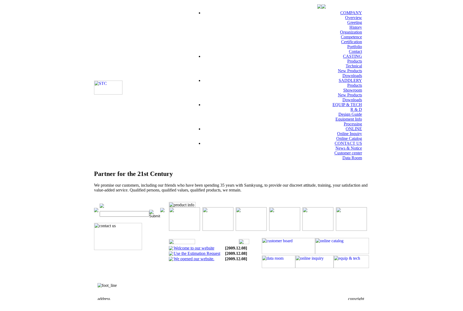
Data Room (352, 157)
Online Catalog (349, 138)
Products (354, 61)
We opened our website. (194, 258)
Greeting (354, 22)
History (355, 27)
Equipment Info (348, 119)
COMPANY (351, 12)
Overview (353, 17)
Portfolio (354, 46)
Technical (354, 66)
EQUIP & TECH (347, 104)
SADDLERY (350, 80)
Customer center (348, 153)
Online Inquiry (349, 133)
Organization (351, 32)
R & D (356, 109)
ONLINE (354, 128)
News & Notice (348, 148)
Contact (355, 51)
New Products (350, 70)
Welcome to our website (194, 248)
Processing (353, 124)
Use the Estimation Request (197, 253)
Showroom (352, 90)
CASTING (352, 56)
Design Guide (350, 114)
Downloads (352, 75)
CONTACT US (348, 143)
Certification (351, 41)
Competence (351, 37)
